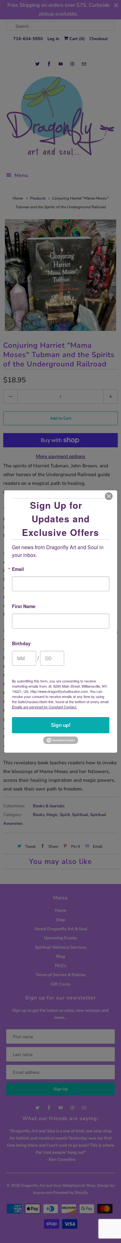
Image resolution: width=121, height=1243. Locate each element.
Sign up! (60, 725)
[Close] (108, 496)
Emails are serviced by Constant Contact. (44, 706)
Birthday (21, 644)
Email (18, 569)
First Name (23, 606)
